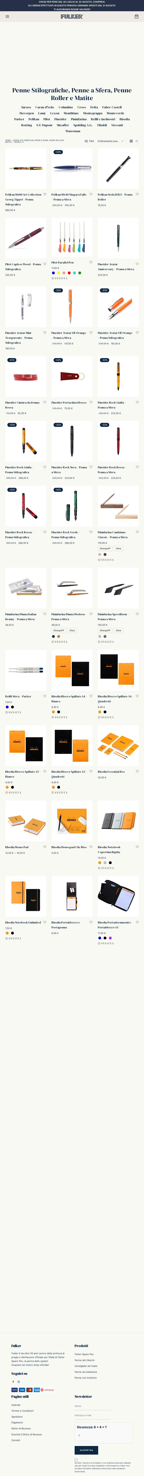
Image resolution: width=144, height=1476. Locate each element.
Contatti (15, 1440)
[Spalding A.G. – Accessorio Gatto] (71, 1273)
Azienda (15, 1405)
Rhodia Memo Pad (16, 847)
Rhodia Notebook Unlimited (23, 922)
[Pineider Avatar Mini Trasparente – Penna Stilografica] (25, 306)
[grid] (131, 141)
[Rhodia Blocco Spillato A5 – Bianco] (25, 745)
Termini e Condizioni (22, 1410)
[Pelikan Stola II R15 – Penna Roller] (118, 168)
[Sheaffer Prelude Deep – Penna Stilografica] (118, 1128)
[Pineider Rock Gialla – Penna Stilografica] (25, 441)
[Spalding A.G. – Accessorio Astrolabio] (118, 1203)
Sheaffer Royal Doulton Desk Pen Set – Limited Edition (20, 1234)
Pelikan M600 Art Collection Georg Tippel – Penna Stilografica (23, 199)
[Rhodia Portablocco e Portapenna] (71, 896)
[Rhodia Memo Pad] (25, 821)
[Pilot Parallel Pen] (71, 237)
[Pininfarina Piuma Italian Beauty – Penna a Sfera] (25, 588)
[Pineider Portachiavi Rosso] (71, 376)
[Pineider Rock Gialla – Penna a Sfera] (118, 376)
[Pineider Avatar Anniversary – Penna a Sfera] (118, 238)
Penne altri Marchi (84, 1360)
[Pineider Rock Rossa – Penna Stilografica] (25, 506)
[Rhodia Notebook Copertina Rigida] (118, 821)
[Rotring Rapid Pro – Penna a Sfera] (71, 980)
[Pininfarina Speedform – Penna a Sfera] (118, 588)
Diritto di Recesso (21, 1428)
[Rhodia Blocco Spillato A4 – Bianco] (71, 670)
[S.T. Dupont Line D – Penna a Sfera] (118, 1054)
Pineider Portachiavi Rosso (68, 402)
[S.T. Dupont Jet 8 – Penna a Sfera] (25, 1053)
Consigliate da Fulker (86, 1366)
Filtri (91, 141)
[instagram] (19, 1382)
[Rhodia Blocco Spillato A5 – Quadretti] (71, 745)
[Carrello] (137, 16)
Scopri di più (80, 1471)
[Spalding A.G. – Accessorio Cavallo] (25, 1273)
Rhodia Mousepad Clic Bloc (69, 847)
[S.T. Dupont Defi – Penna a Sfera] (118, 979)
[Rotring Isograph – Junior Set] (25, 980)
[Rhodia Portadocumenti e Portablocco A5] (118, 896)
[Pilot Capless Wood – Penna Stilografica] (25, 238)
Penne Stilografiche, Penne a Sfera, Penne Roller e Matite (34, 141)
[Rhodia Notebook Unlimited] (25, 896)
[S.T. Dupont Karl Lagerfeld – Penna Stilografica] (71, 1054)
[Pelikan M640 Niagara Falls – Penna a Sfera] (71, 168)
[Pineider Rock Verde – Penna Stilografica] (71, 506)
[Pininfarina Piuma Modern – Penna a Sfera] (71, 588)
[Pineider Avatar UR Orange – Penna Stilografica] (118, 306)
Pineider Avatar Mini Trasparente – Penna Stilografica (18, 338)
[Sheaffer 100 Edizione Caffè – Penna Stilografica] (71, 1128)
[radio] (53, 273)
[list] (137, 141)
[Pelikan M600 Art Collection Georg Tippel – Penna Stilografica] (25, 168)
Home (8, 140)
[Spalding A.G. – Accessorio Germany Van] (118, 1273)
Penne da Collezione (86, 1372)
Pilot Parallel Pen (62, 262)
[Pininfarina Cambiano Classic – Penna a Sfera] (118, 506)
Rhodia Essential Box (111, 772)
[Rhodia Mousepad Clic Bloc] (71, 821)
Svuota (61, 278)
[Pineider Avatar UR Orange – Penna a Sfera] (71, 306)
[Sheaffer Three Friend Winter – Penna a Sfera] (71, 1203)
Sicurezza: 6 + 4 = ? (92, 1427)
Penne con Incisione (86, 1377)
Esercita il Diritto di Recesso (26, 1434)
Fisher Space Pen (84, 1354)
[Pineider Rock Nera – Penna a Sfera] (71, 441)
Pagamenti (17, 1422)
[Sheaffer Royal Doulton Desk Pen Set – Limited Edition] (25, 1203)
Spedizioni (17, 1416)
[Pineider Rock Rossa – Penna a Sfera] (118, 441)
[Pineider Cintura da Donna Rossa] (25, 376)
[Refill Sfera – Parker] (25, 670)
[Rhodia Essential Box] (118, 745)
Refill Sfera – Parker (18, 696)
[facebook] (13, 1382)
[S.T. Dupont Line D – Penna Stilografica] (25, 1128)
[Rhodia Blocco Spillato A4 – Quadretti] (118, 670)
